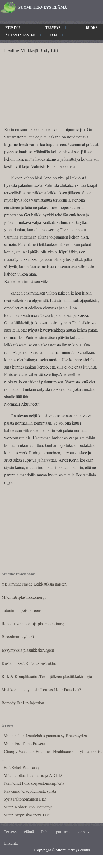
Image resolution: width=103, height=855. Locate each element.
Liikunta (11, 843)
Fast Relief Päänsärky (22, 767)
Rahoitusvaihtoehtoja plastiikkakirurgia (34, 623)
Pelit (45, 831)
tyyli (52, 34)
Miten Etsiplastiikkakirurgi (24, 597)
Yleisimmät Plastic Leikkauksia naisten (34, 584)
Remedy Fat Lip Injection (23, 702)
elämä (29, 831)
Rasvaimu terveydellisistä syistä (30, 791)
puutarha (63, 831)
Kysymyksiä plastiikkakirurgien (28, 650)
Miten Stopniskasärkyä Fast (26, 814)
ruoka (92, 27)
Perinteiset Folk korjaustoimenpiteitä (34, 783)
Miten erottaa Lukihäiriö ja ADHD (33, 775)
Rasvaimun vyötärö (18, 636)
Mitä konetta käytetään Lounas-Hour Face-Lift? (41, 689)
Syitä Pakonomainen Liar (25, 799)
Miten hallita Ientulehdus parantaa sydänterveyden (45, 735)
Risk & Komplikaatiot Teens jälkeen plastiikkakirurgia (47, 676)
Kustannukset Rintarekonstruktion (30, 663)
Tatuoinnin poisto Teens (21, 610)
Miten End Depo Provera (24, 743)
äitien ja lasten (20, 34)
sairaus (83, 831)
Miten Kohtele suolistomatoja (28, 807)
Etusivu (12, 27)
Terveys (52, 27)
